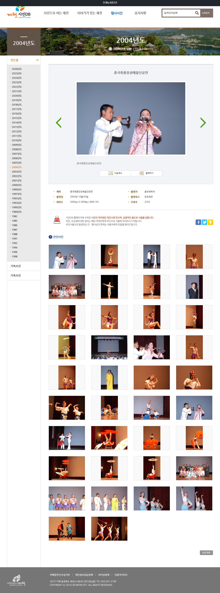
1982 (14, 216)
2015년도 (17, 118)
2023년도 (17, 82)
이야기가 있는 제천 (89, 13)
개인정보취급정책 (84, 574)
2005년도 (17, 162)
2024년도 (17, 77)
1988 (14, 234)
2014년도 (17, 122)
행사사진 (117, 13)
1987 (14, 229)
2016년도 (17, 113)
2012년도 (17, 131)
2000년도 (17, 185)
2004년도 (17, 167)
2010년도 (17, 140)
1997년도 (17, 194)
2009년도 (17, 144)
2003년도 (17, 171)
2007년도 (17, 153)
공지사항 (140, 13)
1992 (14, 243)
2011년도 (17, 135)
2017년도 (17, 109)
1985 (14, 220)
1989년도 (17, 211)
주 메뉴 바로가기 (110, 2)
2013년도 (17, 127)
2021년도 (17, 91)
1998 (14, 256)
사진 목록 (206, 552)
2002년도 (17, 176)
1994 (14, 247)
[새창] (198, 224)
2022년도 (17, 86)
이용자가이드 (121, 574)
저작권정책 (103, 574)
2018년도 (17, 104)
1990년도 (17, 207)
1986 (14, 225)
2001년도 (17, 180)
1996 (14, 252)
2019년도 (17, 100)
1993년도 (17, 202)
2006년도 (17, 158)
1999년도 (17, 189)
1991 (14, 238)
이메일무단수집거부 (60, 574)
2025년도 (17, 73)
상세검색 (206, 13)
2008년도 (17, 149)
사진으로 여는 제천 (56, 13)
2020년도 (17, 95)
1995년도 (17, 198)
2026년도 (17, 68)
